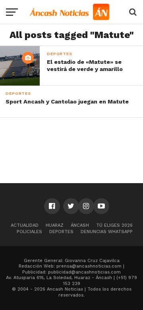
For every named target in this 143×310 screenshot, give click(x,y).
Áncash (80, 225)
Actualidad (25, 225)
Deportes (61, 231)
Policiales (29, 231)
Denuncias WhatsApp (107, 231)
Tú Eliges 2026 (114, 225)
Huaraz (55, 225)
